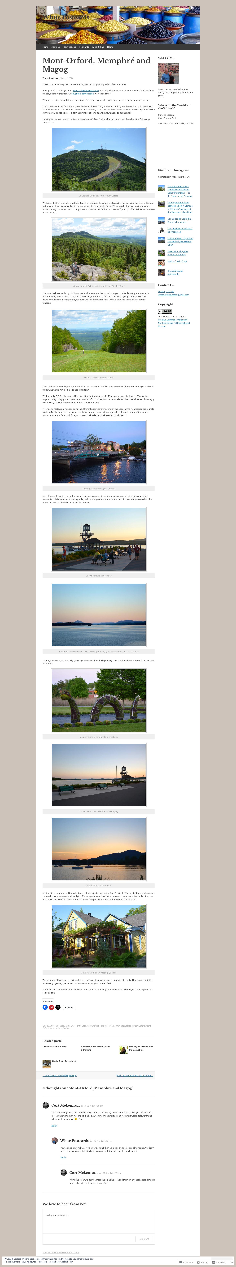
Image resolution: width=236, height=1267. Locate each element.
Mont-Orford (139, 1025)
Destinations (70, 46)
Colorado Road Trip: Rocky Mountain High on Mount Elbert (180, 241)
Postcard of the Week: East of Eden (135, 1075)
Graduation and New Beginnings (60, 1075)
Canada (60, 1025)
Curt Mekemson (65, 1105)
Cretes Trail (75, 1025)
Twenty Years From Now (54, 1046)
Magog (129, 1025)
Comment (144, 1238)
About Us (56, 46)
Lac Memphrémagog (115, 1025)
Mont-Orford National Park (86, 90)
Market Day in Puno (177, 261)
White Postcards (51, 78)
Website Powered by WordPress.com (61, 1252)
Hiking (110, 46)
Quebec (66, 1028)
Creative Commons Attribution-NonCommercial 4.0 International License (174, 323)
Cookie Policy (66, 1261)
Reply (54, 1125)
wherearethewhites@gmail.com (173, 294)
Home (45, 46)
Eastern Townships (90, 1025)
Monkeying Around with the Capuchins (141, 1048)
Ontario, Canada (166, 291)
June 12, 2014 (67, 78)
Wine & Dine (98, 46)
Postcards (84, 46)
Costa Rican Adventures (64, 1060)
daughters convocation (82, 93)
